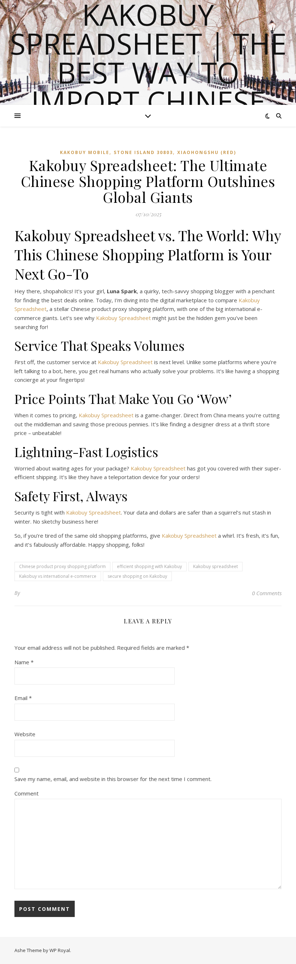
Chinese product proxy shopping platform (62, 566)
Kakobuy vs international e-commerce (57, 576)
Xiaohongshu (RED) (206, 152)
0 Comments (267, 593)
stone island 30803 (143, 152)
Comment (26, 793)
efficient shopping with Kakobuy (149, 566)
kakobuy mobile (84, 152)
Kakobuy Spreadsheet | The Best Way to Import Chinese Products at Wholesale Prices (148, 87)
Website (24, 734)
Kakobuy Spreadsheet (123, 317)
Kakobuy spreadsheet (215, 566)
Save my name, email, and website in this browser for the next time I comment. (113, 778)
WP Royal (59, 950)
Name (24, 662)
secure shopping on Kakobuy (137, 576)
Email (23, 697)
